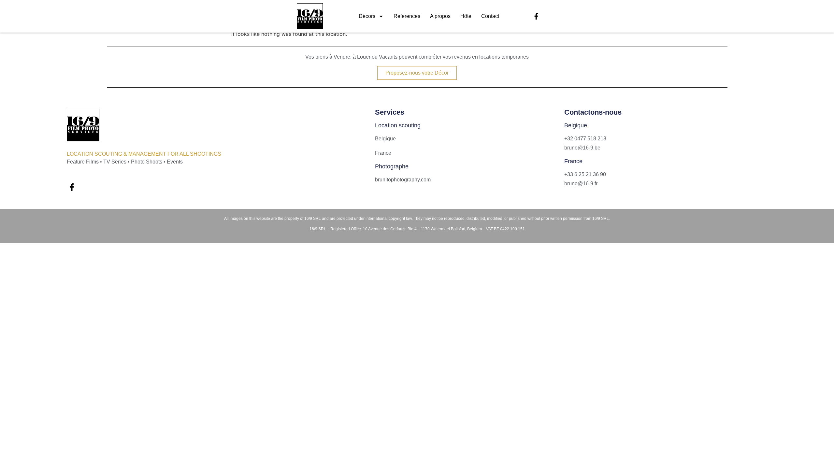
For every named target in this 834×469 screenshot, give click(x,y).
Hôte (465, 16)
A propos (440, 16)
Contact (490, 16)
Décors (367, 16)
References (407, 16)
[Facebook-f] (536, 16)
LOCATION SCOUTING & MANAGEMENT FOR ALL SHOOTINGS (144, 154)
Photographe (392, 166)
